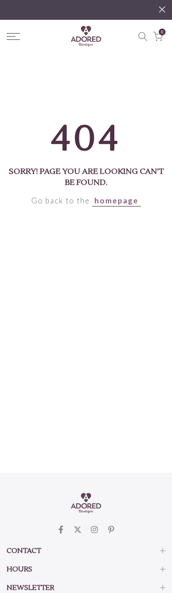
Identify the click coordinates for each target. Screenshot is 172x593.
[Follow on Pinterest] (111, 529)
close (162, 9)
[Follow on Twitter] (78, 529)
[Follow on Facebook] (61, 529)
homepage (116, 200)
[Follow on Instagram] (94, 529)
